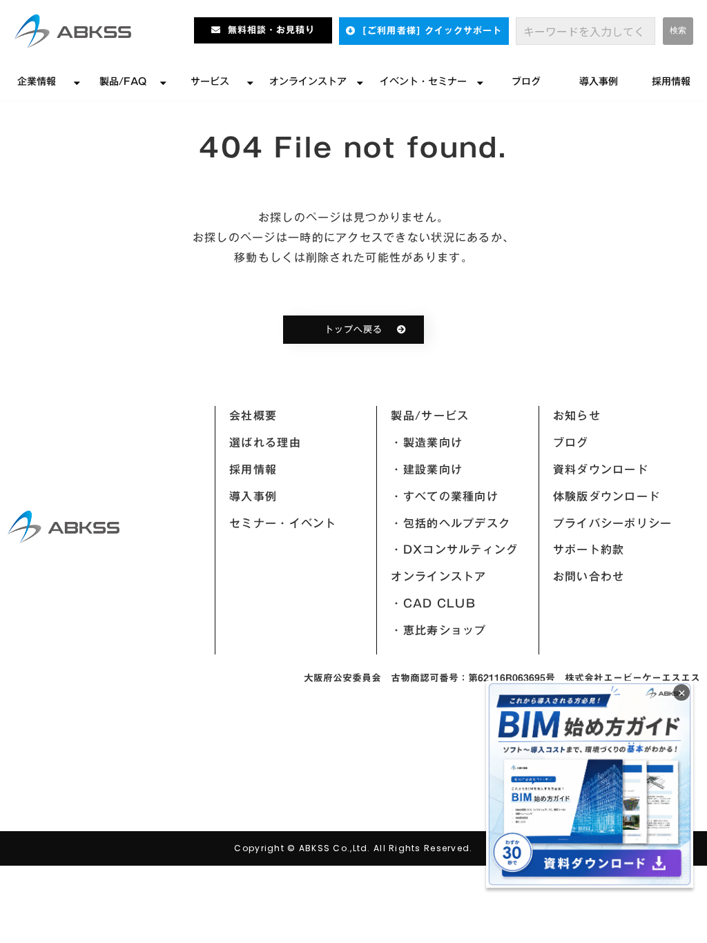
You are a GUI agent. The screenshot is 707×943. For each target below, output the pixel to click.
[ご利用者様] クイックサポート (432, 30)
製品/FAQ (122, 81)
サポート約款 (589, 549)
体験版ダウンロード (607, 496)
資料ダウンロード (600, 469)
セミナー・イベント (283, 523)
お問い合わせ (589, 576)
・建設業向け (427, 469)
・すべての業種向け (444, 496)
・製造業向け (427, 442)
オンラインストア (308, 81)
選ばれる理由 (265, 442)
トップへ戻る (353, 329)
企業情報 (36, 81)
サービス (210, 81)
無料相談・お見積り (271, 30)
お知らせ (577, 415)
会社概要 (253, 415)
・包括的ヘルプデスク (450, 523)
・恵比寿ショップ (438, 630)
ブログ (526, 81)
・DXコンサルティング (454, 549)
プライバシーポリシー (612, 523)
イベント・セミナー (423, 81)
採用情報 (671, 81)
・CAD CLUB (433, 603)
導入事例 (598, 81)
